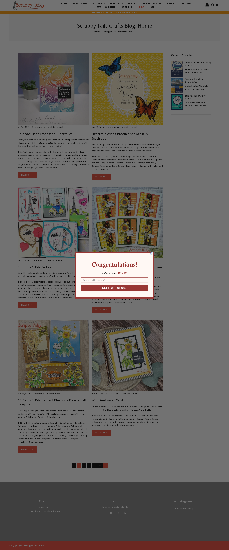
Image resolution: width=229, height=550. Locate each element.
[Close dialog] (152, 254)
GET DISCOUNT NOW (114, 288)
